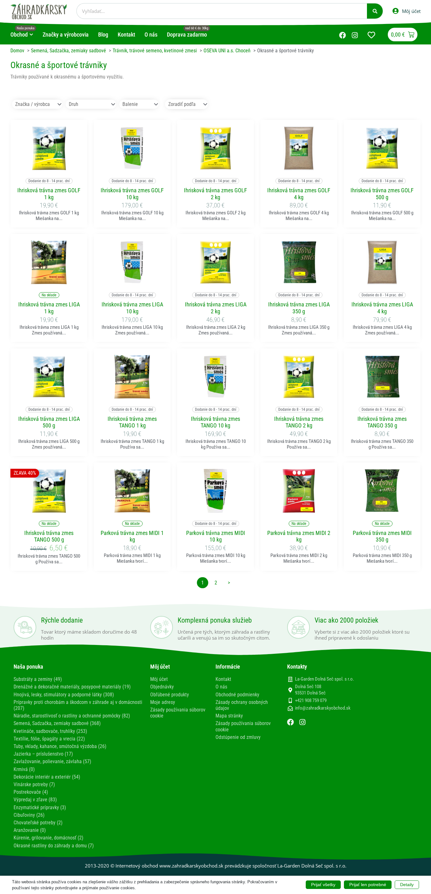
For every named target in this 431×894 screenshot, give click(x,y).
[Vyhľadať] (375, 11)
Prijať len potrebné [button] (367, 884)
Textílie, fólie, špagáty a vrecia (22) (49, 739)
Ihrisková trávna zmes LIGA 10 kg (132, 308)
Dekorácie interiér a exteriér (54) (47, 777)
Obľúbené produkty (169, 695)
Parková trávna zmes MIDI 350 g (382, 536)
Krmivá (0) (24, 769)
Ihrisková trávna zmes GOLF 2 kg (215, 193)
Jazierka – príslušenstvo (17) (43, 754)
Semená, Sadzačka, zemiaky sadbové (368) (57, 723)
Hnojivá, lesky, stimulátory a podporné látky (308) (64, 695)
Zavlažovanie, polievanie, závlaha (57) (52, 761)
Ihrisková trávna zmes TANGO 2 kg (298, 422)
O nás (221, 687)
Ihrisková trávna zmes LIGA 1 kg (49, 308)
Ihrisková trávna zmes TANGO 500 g (49, 536)
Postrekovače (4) (31, 792)
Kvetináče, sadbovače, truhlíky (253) (50, 731)
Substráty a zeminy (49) (38, 679)
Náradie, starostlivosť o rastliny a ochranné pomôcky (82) (72, 716)
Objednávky (162, 687)
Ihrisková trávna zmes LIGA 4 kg (382, 308)
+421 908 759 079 (311, 700)
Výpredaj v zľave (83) (35, 800)
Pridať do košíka (48, 166)
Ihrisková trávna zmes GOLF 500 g (382, 193)
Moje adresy (162, 702)
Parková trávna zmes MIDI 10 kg (215, 536)
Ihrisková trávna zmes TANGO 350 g (382, 422)
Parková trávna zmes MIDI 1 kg (132, 536)
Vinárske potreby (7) (34, 784)
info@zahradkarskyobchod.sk (323, 708)
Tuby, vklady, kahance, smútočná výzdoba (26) (60, 746)
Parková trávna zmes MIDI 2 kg (298, 536)
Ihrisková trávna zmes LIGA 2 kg (215, 308)
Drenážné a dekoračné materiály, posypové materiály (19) (72, 687)
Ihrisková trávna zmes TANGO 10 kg (215, 422)
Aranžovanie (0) (30, 830)
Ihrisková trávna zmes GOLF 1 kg (48, 193)
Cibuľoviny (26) (29, 815)
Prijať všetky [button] (323, 884)
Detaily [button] (407, 884)
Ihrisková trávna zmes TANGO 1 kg (132, 422)
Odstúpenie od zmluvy (238, 737)
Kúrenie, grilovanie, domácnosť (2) (48, 838)
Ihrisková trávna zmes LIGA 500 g (49, 422)
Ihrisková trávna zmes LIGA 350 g (299, 308)
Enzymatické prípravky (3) (40, 807)
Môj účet (159, 679)
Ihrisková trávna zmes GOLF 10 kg (132, 193)
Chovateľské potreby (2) (38, 823)
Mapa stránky (229, 716)
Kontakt (223, 679)
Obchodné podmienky (237, 695)
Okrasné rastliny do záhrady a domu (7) (54, 846)
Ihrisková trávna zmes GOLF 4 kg (298, 193)
